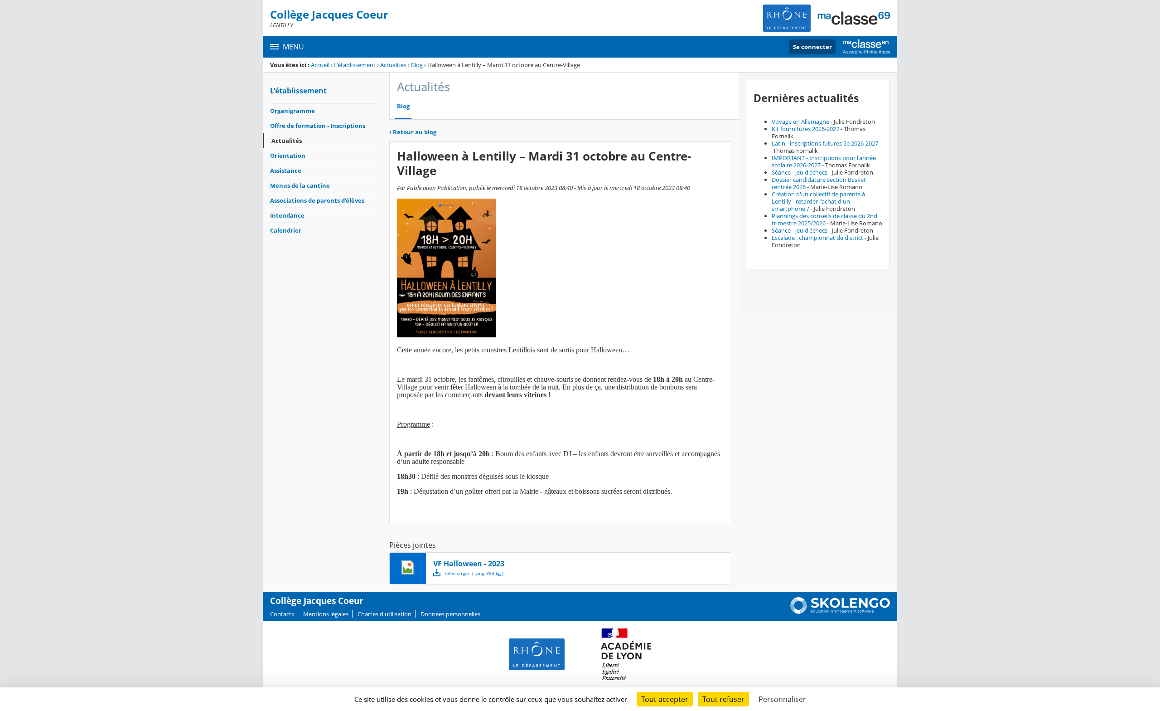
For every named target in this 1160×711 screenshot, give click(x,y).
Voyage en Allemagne (800, 121)
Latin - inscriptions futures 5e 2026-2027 (825, 143)
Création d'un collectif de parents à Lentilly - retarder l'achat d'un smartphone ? (818, 201)
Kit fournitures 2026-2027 (805, 129)
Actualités (393, 65)
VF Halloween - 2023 (468, 564)
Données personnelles (450, 614)
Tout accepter (664, 699)
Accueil (320, 65)
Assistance (285, 170)
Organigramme (292, 111)
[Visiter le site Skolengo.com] (840, 612)
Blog (417, 65)
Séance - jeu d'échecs (799, 172)
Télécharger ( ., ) (474, 573)
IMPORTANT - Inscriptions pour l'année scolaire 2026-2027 (824, 161)
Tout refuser (723, 699)
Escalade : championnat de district (817, 238)
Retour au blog (412, 132)
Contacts (282, 614)
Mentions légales (325, 614)
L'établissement (355, 65)
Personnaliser (782, 699)
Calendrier (285, 230)
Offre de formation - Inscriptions (317, 126)
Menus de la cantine (300, 185)
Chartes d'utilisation (384, 614)
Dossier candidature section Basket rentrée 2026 (819, 183)
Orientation (287, 155)
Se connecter (812, 47)
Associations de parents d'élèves (317, 200)
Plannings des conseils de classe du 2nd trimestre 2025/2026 (824, 219)
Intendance (287, 215)
